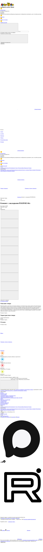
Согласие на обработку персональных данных (24, 389)
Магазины (2, 408)
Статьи (16, 406)
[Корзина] (8, 126)
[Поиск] (9, 27)
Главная (3, 530)
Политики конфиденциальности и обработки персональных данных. (13, 390)
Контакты (7, 406)
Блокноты (2, 350)
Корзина (28, 530)
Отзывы (29, 406)
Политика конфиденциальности (30, 519)
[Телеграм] (4, 462)
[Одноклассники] (2, 462)
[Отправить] (9, 384)
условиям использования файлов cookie (30, 540)
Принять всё (3, 542)
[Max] (21, 459)
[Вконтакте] (1, 462)
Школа (1, 333)
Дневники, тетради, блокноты (6, 341)
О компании (2, 406)
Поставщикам (12, 406)
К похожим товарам (4, 301)
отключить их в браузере (5, 541)
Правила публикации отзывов (9, 171)
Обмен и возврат (32, 408)
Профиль (40, 539)
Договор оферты (21, 406)
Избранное (19, 539)
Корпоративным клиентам (16, 408)
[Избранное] (8, 117)
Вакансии (26, 406)
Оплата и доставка (25, 408)
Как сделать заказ (8, 408)
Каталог (2, 392)
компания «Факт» (11, 521)
